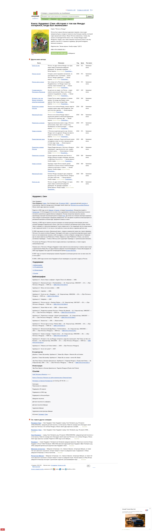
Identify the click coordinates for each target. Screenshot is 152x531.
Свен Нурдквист (36, 435)
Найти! (90, 16)
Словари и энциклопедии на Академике (55, 13)
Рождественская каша (38, 139)
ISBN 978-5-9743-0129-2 (69, 330)
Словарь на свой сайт (83, 10)
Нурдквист (34, 442)
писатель (84, 203)
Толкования (45, 19)
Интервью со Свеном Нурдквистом (42, 380)
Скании (57, 210)
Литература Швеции (37, 455)
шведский (73, 203)
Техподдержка (54, 465)
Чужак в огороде (37, 131)
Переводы (53, 19)
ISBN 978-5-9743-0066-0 (68, 317)
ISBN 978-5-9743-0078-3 (61, 284)
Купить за (59, 53)
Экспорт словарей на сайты (37, 469)
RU (91, 10)
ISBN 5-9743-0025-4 (53, 296)
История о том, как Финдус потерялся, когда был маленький (38, 100)
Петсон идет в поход (38, 82)
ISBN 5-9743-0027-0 (59, 325)
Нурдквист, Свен (43, 414)
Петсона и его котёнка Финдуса (80, 205)
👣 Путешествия (36, 466)
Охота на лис (36, 65)
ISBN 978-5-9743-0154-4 (82, 362)
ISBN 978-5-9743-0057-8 (61, 335)
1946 (66, 203)
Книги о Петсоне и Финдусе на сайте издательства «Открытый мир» (52, 377)
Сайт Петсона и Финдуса (39, 374)
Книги (61, 19)
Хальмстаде (35, 212)
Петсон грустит (36, 74)
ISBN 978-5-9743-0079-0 (68, 312)
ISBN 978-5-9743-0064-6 (61, 304)
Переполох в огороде (38, 123)
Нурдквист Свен (36, 423)
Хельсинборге (69, 210)
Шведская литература (38, 449)
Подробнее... (69, 71)
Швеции (51, 210)
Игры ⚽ (70, 19)
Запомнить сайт (71, 10)
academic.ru (35, 18)
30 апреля (62, 203)
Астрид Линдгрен (71, 250)
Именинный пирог (37, 114)
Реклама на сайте (62, 465)
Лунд (63, 215)
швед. (45, 203)
